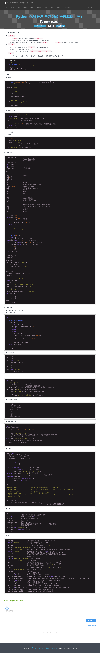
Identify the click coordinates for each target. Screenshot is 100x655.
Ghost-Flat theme (39, 648)
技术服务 (68, 7)
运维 (12, 7)
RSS (90, 7)
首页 (7, 7)
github (52, 7)
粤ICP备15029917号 (52, 648)
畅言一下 (91, 620)
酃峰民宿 (59, 7)
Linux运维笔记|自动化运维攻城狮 (20, 2)
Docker (32, 7)
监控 (18, 7)
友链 (45, 7)
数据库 (39, 7)
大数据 (25, 7)
